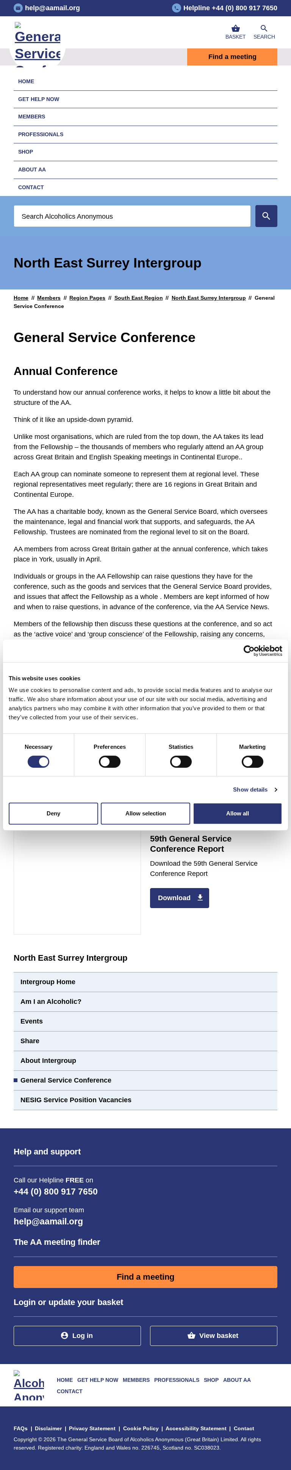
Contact (31, 187)
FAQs (21, 1428)
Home (26, 81)
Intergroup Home (47, 982)
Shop (25, 152)
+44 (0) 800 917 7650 (56, 1191)
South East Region (138, 298)
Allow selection (145, 813)
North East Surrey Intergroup (209, 298)
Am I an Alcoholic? (50, 1001)
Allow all (237, 813)
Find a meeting (232, 57)
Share (29, 1041)
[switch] (109, 762)
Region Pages (87, 298)
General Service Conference (65, 1080)
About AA (32, 169)
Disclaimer (48, 1428)
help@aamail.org (48, 1221)
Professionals (40, 134)
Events (31, 1021)
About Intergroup (48, 1060)
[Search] (266, 216)
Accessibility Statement (196, 1428)
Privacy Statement (92, 1428)
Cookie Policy (141, 1428)
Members (31, 117)
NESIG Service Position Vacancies (75, 1100)
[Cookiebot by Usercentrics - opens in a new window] (249, 650)
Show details (250, 789)
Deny (53, 813)
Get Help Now (38, 99)
